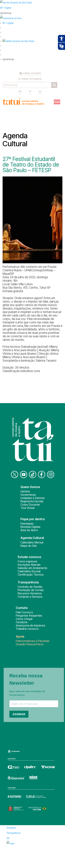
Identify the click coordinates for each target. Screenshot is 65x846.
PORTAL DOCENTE (32, 73)
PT (30, 91)
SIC (8, 838)
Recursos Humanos (30, 593)
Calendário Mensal (31, 542)
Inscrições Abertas (29, 564)
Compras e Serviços (30, 596)
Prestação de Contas (31, 590)
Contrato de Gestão (30, 586)
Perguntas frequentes (29, 615)
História (25, 491)
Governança (28, 494)
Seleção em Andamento (32, 568)
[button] (18, 41)
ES (40, 91)
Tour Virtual (27, 508)
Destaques (27, 523)
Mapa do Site (28, 545)
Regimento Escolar (32, 501)
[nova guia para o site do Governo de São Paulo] (11, 18)
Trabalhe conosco (27, 628)
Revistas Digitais (30, 527)
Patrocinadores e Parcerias (32, 641)
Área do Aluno (29, 530)
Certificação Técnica (31, 574)
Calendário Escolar (29, 571)
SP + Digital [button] (8, 23)
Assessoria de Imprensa (30, 625)
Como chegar (24, 619)
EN (20, 91)
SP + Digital (5, 7)
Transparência (13, 833)
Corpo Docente (30, 504)
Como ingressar (27, 561)
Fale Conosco (24, 612)
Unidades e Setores (32, 498)
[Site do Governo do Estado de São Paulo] (16, 2)
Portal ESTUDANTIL (31, 78)
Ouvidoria (21, 622)
